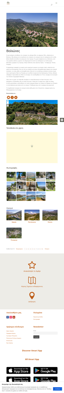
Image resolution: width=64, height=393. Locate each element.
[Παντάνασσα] (32, 215)
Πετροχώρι (14, 240)
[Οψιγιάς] (14, 215)
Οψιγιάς (14, 222)
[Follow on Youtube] (14, 317)
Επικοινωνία (9, 340)
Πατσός (50, 222)
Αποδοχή (57, 389)
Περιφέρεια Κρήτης (11, 333)
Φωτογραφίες (36, 319)
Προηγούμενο (19, 249)
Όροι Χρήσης (9, 343)
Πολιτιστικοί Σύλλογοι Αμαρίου (13, 338)
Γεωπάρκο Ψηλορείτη (11, 335)
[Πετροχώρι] (14, 233)
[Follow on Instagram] (11, 317)
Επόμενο (47, 249)
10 (42, 249)
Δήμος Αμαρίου (10, 331)
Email (34, 330)
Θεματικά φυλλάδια (38, 317)
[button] (62, 120)
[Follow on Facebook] (7, 317)
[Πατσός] (50, 215)
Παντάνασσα (32, 222)
